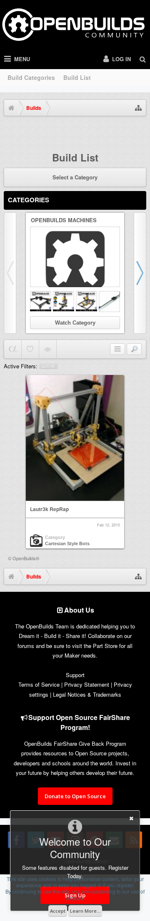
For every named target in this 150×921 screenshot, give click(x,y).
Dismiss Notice (141, 131)
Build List (77, 77)
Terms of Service (39, 684)
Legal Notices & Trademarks (87, 694)
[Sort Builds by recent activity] (12, 349)
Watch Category (75, 323)
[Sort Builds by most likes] (30, 349)
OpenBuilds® (25, 558)
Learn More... (85, 911)
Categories (28, 199)
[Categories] (117, 349)
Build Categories (31, 77)
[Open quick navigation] (138, 108)
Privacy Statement (86, 684)
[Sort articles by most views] (47, 349)
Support (75, 675)
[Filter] (134, 349)
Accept (57, 911)
